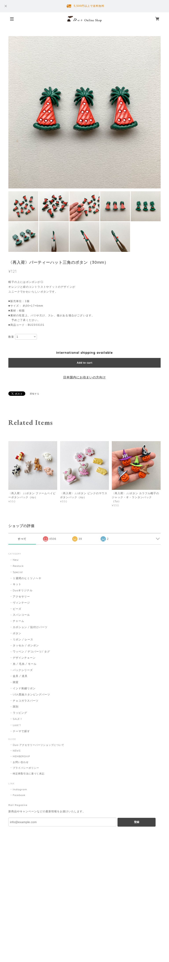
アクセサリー (21, 596)
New (16, 559)
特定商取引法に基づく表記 (28, 773)
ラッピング (20, 712)
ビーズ (17, 608)
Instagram (20, 789)
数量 (11, 336)
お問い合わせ (21, 762)
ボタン (17, 633)
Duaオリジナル (23, 590)
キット (17, 584)
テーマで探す (21, 731)
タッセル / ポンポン (26, 645)
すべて (22, 538)
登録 (136, 822)
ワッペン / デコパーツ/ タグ (31, 651)
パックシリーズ (23, 670)
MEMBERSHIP (21, 756)
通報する (34, 393)
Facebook (19, 795)
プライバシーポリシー (26, 767)
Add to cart (84, 362)
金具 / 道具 (20, 676)
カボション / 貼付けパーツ (30, 627)
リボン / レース (23, 639)
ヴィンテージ (21, 602)
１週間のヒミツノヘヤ (27, 578)
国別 (15, 706)
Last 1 (17, 725)
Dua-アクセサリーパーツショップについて (38, 744)
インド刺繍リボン (24, 688)
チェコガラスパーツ (26, 700)
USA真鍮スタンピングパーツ (31, 694)
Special (18, 572)
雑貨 (15, 682)
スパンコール (21, 614)
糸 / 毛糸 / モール (25, 663)
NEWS (16, 750)
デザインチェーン (24, 657)
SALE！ (18, 719)
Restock (18, 566)
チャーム (18, 621)
